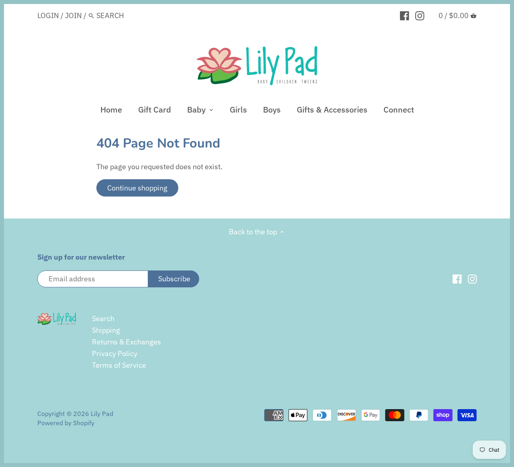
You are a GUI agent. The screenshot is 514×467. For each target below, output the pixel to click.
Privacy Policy (114, 353)
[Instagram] (419, 15)
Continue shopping (137, 188)
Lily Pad (102, 413)
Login (48, 15)
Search (103, 318)
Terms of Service (119, 365)
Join (73, 15)
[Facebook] (404, 15)
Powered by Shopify (65, 422)
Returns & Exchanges (126, 341)
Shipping (106, 330)
